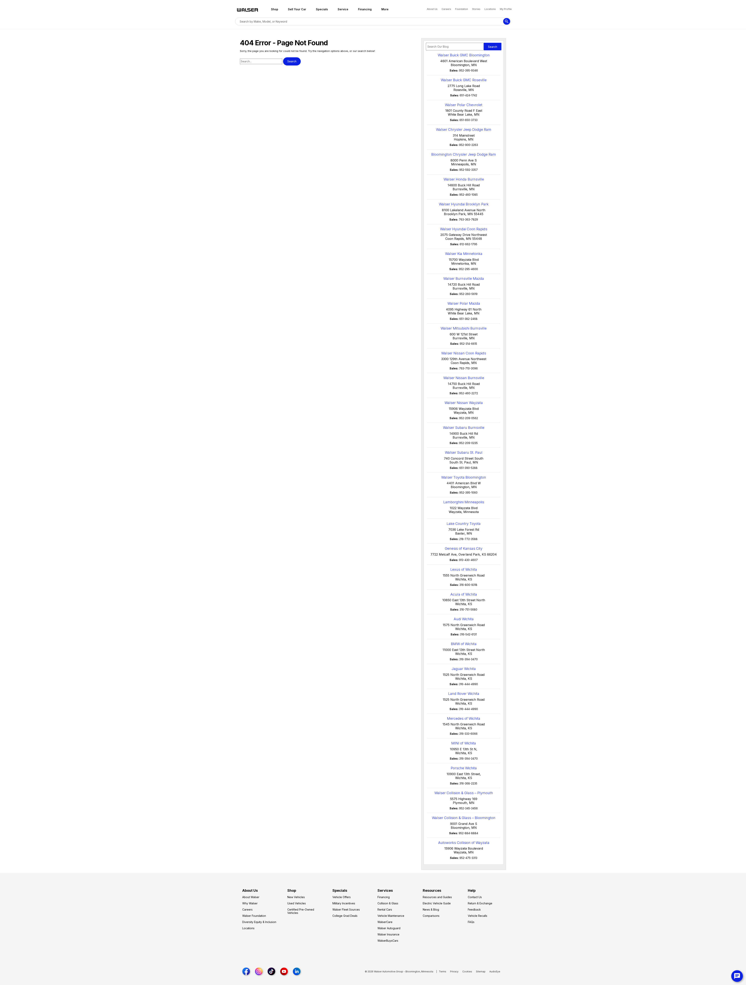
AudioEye (494, 971)
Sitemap (480, 971)
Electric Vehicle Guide (437, 903)
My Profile (506, 9)
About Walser (250, 897)
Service (343, 9)
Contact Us (475, 897)
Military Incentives (343, 903)
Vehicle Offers (341, 897)
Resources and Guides (437, 897)
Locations (490, 9)
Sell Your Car (297, 9)
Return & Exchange (480, 903)
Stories (476, 9)
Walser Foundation (254, 915)
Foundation (462, 9)
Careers (447, 9)
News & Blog (431, 909)
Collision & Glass (387, 903)
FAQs (471, 922)
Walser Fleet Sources (346, 909)
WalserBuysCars (387, 940)
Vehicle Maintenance (390, 915)
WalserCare (384, 922)
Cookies (467, 971)
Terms (442, 971)
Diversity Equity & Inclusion (259, 922)
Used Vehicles (296, 903)
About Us (432, 9)
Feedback (474, 909)
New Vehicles (296, 897)
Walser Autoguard (388, 928)
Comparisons (431, 915)
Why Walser (250, 903)
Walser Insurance (388, 934)
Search (492, 46)
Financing (365, 9)
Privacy (454, 971)
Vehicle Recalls (477, 915)
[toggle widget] (737, 976)
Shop (274, 9)
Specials (322, 9)
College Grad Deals (344, 915)
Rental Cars (384, 909)
